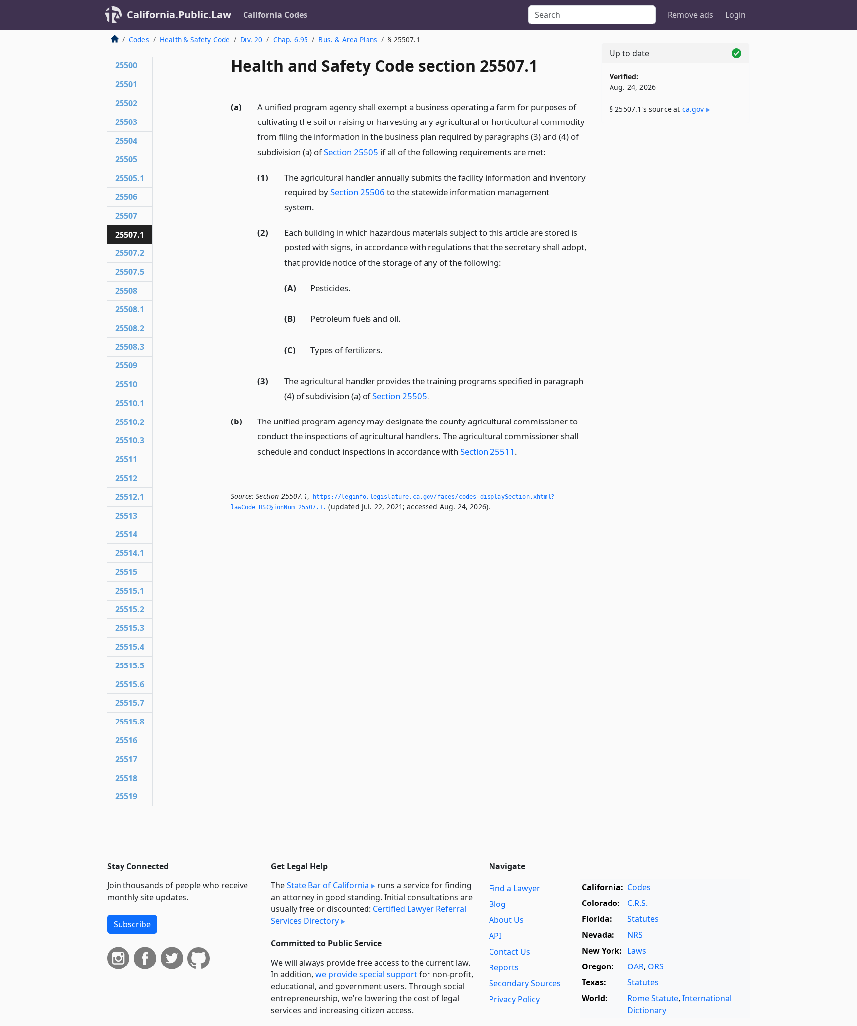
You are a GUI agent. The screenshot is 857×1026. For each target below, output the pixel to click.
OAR (635, 966)
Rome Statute (652, 998)
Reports (504, 967)
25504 (126, 140)
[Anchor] (551, 151)
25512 (126, 478)
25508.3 (129, 346)
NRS (635, 934)
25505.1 (129, 178)
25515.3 (129, 627)
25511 (126, 459)
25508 (126, 290)
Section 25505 (351, 152)
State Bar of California (328, 885)
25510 (126, 384)
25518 (126, 778)
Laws (636, 950)
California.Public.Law (179, 14)
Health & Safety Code (195, 39)
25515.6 (129, 684)
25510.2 (129, 422)
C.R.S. (637, 903)
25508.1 (129, 309)
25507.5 (129, 271)
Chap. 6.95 (290, 39)
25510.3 (129, 440)
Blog (497, 904)
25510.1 (129, 403)
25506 (126, 196)
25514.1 (129, 552)
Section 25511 (487, 451)
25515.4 (129, 646)
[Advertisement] (675, 286)
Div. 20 (251, 39)
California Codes (275, 14)
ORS (656, 966)
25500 (126, 65)
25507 (126, 215)
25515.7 (129, 702)
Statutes (643, 918)
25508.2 (129, 328)
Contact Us (509, 951)
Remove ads (690, 14)
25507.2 (129, 252)
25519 (126, 796)
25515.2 (129, 609)
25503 (126, 122)
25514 (126, 534)
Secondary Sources (525, 983)
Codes (139, 39)
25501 (126, 84)
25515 (126, 571)
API (495, 935)
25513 (126, 515)
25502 (126, 103)
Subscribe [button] (132, 924)
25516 (126, 740)
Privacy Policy (514, 999)
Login (735, 14)
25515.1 (129, 590)
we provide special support (366, 974)
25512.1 (129, 496)
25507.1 (129, 234)
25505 (126, 159)
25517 (126, 759)
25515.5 (129, 665)
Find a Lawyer (514, 888)
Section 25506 (357, 192)
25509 (126, 365)
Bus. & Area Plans (347, 39)
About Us (506, 919)
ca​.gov (693, 109)
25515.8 (129, 721)
